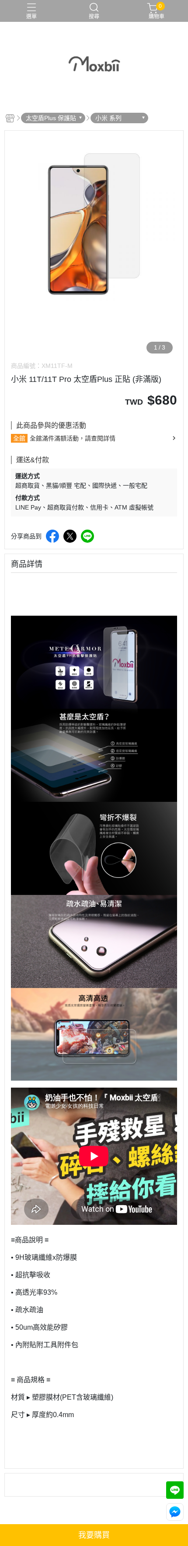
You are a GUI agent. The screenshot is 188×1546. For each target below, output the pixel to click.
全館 (19, 438)
